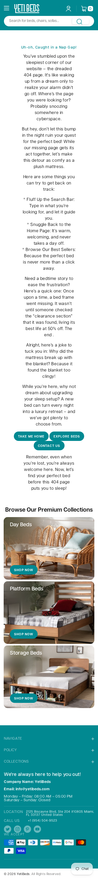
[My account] (68, 8)
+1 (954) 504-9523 (42, 820)
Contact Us (49, 446)
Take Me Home (31, 436)
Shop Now (23, 570)
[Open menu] (6, 8)
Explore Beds (67, 436)
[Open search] (62, 8)
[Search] (80, 21)
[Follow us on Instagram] (17, 829)
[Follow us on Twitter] (7, 829)
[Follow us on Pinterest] (27, 829)
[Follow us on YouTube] (37, 829)
